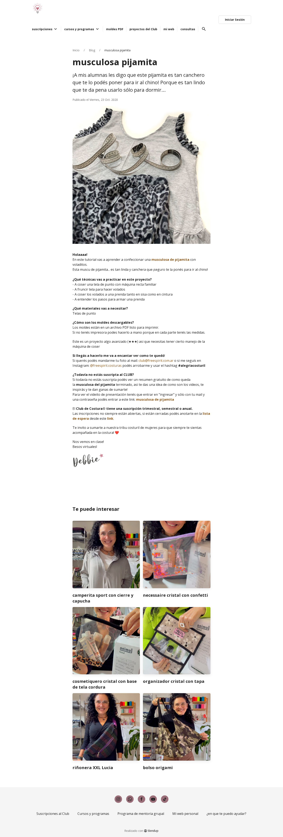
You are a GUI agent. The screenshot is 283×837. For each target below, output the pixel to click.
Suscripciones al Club (52, 813)
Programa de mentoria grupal (140, 813)
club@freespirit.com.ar (156, 360)
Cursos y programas (93, 813)
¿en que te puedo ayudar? (226, 813)
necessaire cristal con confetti (175, 595)
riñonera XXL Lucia (93, 767)
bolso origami (158, 767)
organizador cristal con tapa (173, 681)
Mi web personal (185, 813)
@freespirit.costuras (106, 365)
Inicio (76, 50)
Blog (92, 50)
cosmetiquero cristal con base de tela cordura (105, 684)
